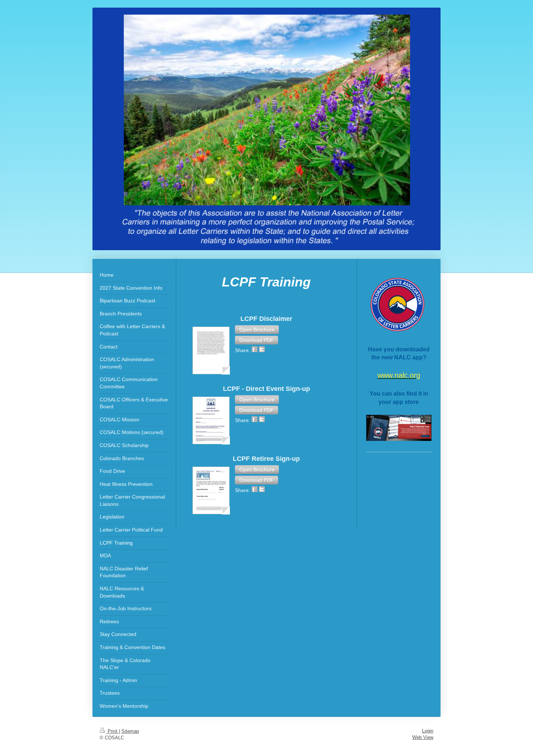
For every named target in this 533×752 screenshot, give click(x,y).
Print (112, 731)
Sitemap (130, 731)
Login (427, 731)
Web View (422, 737)
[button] (257, 329)
